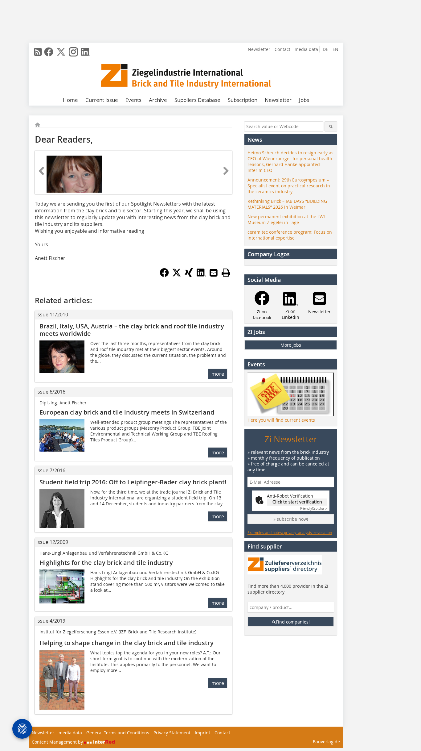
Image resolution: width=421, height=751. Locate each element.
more (217, 373)
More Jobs (290, 345)
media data (306, 49)
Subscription (242, 99)
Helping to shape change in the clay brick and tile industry (126, 643)
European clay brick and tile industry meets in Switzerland (126, 412)
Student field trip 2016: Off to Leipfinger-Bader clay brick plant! (133, 482)
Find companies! (293, 622)
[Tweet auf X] (176, 275)
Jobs (304, 99)
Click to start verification (297, 502)
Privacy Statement (171, 733)
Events (133, 99)
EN (335, 49)
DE (325, 49)
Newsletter (259, 49)
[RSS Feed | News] (38, 52)
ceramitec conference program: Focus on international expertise (289, 235)
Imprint (202, 733)
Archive (158, 99)
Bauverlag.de (326, 742)
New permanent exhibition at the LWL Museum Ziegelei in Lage (286, 219)
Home (70, 99)
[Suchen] (331, 126)
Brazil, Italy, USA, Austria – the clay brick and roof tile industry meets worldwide (131, 330)
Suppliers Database (197, 99)
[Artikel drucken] (226, 272)
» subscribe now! (290, 519)
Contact (282, 49)
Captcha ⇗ (313, 509)
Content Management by (58, 742)
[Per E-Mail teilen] (213, 272)
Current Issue (101, 99)
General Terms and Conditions (117, 733)
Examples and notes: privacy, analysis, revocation (289, 532)
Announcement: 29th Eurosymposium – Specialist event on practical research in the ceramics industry (288, 185)
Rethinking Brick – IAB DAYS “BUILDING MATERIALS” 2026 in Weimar (287, 204)
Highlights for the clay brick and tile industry (106, 562)
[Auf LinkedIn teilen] (201, 275)
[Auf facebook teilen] (164, 275)
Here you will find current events (281, 420)
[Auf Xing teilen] (189, 275)
